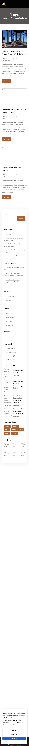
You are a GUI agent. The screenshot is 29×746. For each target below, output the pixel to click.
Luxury (14, 429)
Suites (14, 433)
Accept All (14, 738)
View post (6, 81)
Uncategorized (10, 325)
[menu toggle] (26, 4)
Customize (14, 730)
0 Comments (6, 60)
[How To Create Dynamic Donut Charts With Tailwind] (8, 400)
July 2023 (8, 300)
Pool (21, 429)
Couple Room (9, 313)
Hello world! (9, 234)
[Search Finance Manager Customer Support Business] (8, 386)
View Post (16, 375)
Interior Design (10, 317)
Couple (7, 426)
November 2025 (10, 296)
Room (7, 433)
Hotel (6, 429)
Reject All (14, 734)
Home (4, 18)
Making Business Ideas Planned (12, 282)
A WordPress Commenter (12, 267)
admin (15, 58)
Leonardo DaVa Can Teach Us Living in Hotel (18, 411)
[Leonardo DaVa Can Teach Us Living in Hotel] (8, 412)
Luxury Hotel (9, 321)
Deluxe (15, 426)
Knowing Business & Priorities (14, 256)
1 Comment (6, 177)
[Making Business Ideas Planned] (8, 373)
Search (6, 214)
